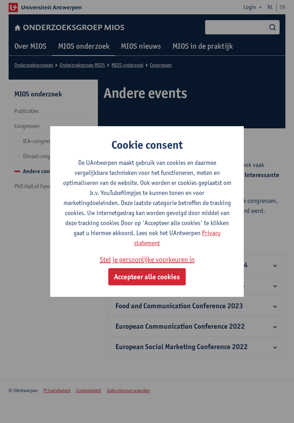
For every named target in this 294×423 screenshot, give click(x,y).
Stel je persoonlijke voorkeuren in (147, 259)
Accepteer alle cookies (147, 276)
